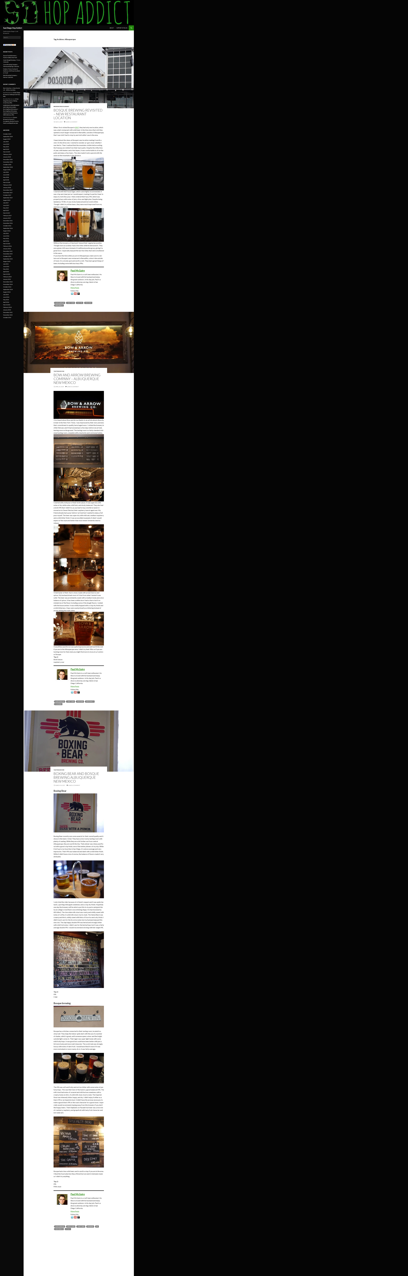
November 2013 (8, 315)
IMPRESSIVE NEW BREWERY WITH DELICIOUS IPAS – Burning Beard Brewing (11, 107)
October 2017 (7, 195)
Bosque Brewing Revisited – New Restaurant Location (78, 114)
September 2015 (8, 259)
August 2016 (6, 231)
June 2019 (6, 144)
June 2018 (6, 175)
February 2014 (7, 307)
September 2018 (8, 167)
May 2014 (6, 299)
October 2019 (7, 134)
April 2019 (6, 149)
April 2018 (6, 180)
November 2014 (8, 284)
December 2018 (7, 159)
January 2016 (7, 248)
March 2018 (6, 182)
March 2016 (6, 243)
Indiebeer (90, 1226)
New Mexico (59, 305)
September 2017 (8, 197)
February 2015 (7, 277)
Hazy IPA (79, 303)
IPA (97, 1226)
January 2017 (7, 218)
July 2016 (6, 233)
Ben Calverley (7, 88)
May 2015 (6, 269)
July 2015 (6, 264)
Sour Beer (58, 704)
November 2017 (8, 192)
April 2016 (6, 241)
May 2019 (6, 147)
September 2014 (8, 289)
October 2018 (7, 164)
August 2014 (6, 292)
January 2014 (7, 310)
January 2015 (7, 279)
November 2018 (8, 162)
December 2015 (7, 251)
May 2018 (6, 177)
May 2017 (6, 208)
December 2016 (7, 220)
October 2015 (7, 256)
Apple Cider (71, 1226)
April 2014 (6, 302)
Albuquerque (59, 303)
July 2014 (6, 294)
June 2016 (6, 236)
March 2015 (6, 274)
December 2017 (7, 190)
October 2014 (7, 287)
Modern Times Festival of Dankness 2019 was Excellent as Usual (11, 71)
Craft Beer (70, 303)
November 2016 (8, 223)
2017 (77, 127)
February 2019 (7, 154)
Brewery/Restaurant (61, 106)
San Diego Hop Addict (12, 28)
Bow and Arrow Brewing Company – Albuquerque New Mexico (77, 379)
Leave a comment (71, 122)
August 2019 (6, 139)
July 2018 (6, 172)
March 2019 (6, 152)
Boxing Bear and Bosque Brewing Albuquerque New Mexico (76, 777)
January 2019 (7, 157)
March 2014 (6, 305)
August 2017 (6, 200)
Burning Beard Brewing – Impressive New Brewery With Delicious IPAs (10, 113)
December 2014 (7, 282)
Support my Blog (122, 28)
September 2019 (8, 136)
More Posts (75, 288)
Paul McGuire (78, 270)
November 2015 (8, 254)
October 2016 (7, 226)
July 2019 (6, 141)
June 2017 (6, 205)
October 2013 (7, 317)
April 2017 (6, 210)
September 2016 (8, 228)
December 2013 (7, 312)
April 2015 (6, 271)
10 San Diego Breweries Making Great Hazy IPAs (11, 94)
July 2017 (6, 203)
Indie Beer (88, 303)
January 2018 (7, 187)
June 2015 (6, 266)
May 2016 (6, 238)
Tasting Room (59, 371)
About (112, 28)
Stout (68, 1229)
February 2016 (7, 246)
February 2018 (7, 185)
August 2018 (6, 169)
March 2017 (6, 213)
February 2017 (7, 215)
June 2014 (6, 297)
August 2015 (6, 261)
